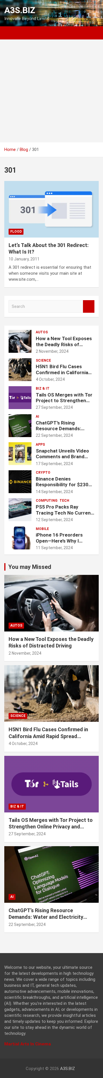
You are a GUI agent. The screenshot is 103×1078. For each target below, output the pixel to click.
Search (88, 306)
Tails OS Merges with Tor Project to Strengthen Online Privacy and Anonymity (64, 403)
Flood (16, 232)
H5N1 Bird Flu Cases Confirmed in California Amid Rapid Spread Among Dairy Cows (62, 375)
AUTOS (42, 332)
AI (37, 417)
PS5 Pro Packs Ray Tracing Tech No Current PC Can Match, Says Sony (65, 512)
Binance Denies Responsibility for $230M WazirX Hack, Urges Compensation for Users (64, 487)
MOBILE (42, 529)
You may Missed (29, 566)
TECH (64, 501)
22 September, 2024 (54, 435)
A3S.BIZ (19, 10)
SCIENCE (43, 360)
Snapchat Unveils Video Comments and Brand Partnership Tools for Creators (62, 459)
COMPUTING (47, 501)
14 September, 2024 (54, 491)
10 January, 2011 (24, 259)
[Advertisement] (51, 90)
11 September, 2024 (54, 547)
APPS (40, 445)
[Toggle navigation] (11, 32)
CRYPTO (43, 473)
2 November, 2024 (52, 351)
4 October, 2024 (50, 379)
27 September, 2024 (54, 407)
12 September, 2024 (54, 519)
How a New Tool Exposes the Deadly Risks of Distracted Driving (64, 344)
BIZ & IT (42, 388)
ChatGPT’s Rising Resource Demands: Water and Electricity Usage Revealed (60, 431)
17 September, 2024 (54, 463)
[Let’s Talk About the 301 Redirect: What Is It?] (51, 209)
